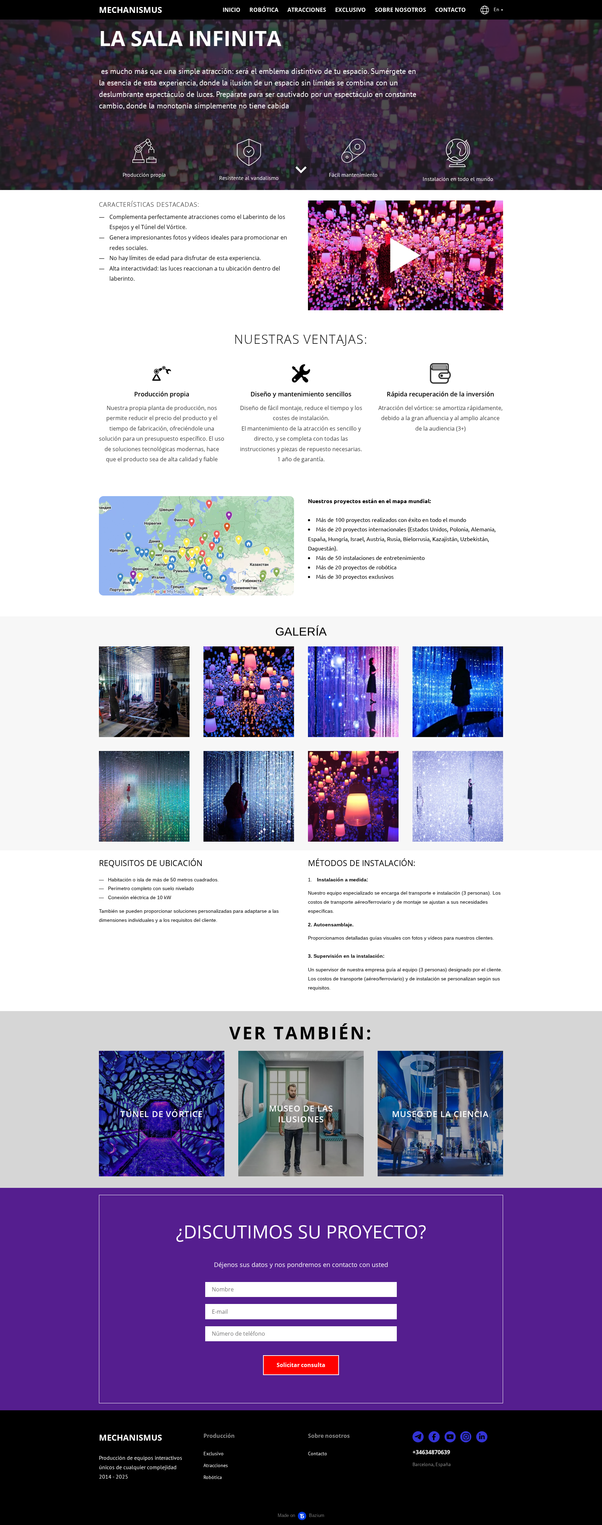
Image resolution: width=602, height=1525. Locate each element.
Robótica (263, 10)
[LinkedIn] (481, 1436)
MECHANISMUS (130, 9)
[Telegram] (418, 1436)
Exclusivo (350, 10)
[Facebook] (434, 1436)
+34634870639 (431, 1452)
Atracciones (306, 10)
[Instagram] (465, 1436)
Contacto (450, 10)
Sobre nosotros (400, 10)
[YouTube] (450, 1436)
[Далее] (301, 169)
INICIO (231, 10)
